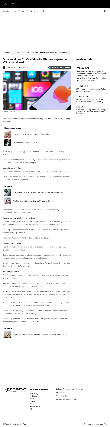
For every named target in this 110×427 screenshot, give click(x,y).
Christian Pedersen (12, 67)
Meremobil (26, 213)
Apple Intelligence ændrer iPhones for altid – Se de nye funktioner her (40, 334)
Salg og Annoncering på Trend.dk (69, 389)
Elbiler (21, 11)
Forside (7, 53)
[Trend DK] (55, 4)
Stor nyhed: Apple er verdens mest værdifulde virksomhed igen (38, 192)
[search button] (105, 11)
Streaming (35, 11)
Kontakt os (60, 392)
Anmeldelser (35, 406)
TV (28, 11)
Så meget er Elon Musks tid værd (26, 143)
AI (43, 11)
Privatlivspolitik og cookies (66, 399)
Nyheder (6, 11)
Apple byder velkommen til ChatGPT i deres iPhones (33, 201)
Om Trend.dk (61, 396)
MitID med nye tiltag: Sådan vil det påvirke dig (31, 134)
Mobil (14, 11)
